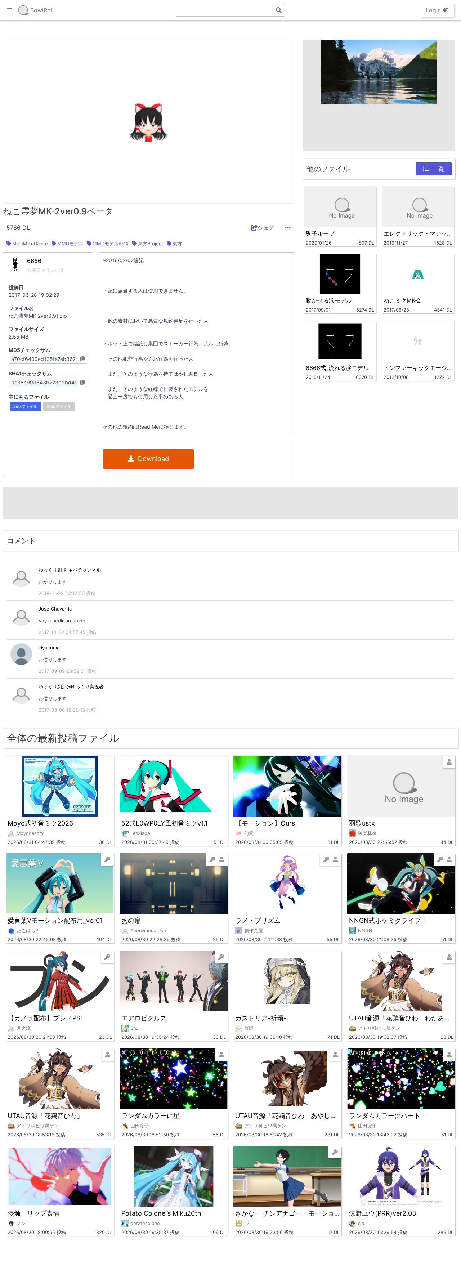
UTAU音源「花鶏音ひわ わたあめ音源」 (401, 1018)
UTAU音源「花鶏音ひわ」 (45, 1115)
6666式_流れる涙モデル (337, 367)
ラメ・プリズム (258, 920)
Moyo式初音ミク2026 (40, 823)
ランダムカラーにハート (384, 1115)
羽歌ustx (362, 823)
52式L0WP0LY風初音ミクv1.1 (164, 823)
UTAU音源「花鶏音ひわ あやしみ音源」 (287, 1115)
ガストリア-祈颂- (260, 1018)
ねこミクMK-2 (402, 300)
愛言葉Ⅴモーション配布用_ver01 (55, 920)
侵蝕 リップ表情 (33, 1213)
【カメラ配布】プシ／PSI (45, 1018)
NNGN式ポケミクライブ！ (388, 920)
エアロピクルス (144, 1018)
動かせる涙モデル (329, 300)
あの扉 (131, 920)
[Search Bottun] (279, 10)
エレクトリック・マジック (418, 233)
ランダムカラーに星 (150, 1115)
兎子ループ (320, 233)
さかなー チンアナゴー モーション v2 (287, 1213)
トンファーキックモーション (418, 367)
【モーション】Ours (265, 823)
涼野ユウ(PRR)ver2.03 (382, 1213)
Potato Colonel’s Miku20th (161, 1213)
